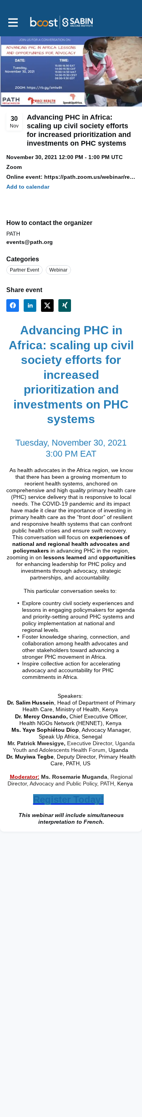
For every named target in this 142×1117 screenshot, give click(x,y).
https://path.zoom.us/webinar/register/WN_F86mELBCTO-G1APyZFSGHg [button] (90, 177)
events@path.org (29, 242)
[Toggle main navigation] (12, 22)
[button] (27, 187)
